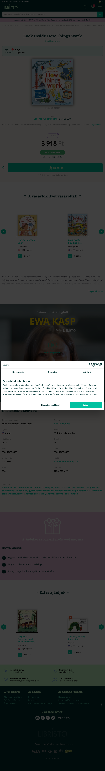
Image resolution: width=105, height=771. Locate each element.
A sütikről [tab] (86, 372)
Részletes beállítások (50, 405)
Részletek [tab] (52, 372)
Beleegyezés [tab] (18, 372)
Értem (85, 405)
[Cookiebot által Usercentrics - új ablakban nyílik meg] (91, 365)
